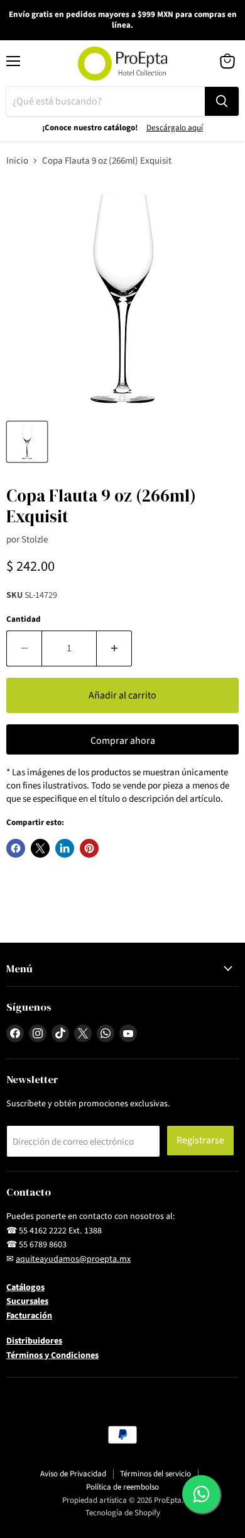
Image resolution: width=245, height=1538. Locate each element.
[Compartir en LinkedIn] (64, 848)
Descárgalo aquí (174, 127)
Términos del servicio (155, 1473)
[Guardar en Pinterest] (89, 848)
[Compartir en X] (40, 848)
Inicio (17, 160)
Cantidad (23, 619)
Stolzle (34, 539)
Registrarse (200, 1140)
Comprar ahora (122, 741)
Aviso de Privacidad (73, 1473)
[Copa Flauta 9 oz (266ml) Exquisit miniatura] (27, 442)
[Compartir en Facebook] (15, 848)
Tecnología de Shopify (122, 1512)
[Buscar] (222, 101)
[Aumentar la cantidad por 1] (114, 648)
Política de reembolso (122, 1487)
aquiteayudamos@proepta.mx (73, 1259)
